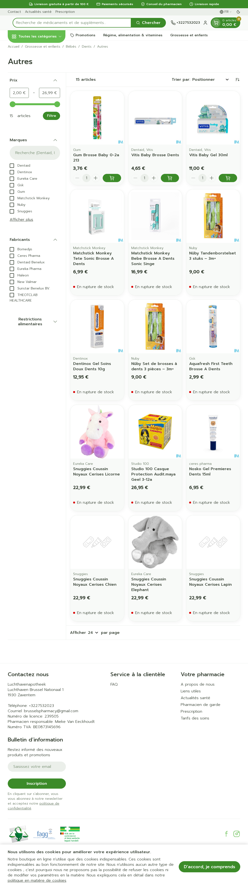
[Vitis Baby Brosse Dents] (155, 118)
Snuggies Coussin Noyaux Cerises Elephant (148, 584)
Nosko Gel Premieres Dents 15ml (210, 471)
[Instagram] (236, 833)
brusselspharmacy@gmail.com (51, 711)
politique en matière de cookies (37, 880)
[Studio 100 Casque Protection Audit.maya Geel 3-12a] (155, 432)
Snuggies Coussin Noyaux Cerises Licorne (96, 471)
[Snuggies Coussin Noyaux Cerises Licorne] (97, 432)
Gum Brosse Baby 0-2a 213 (96, 157)
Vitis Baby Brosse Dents (155, 155)
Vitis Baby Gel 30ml (208, 155)
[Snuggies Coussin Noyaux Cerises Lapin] (213, 542)
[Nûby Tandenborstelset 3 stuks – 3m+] (213, 216)
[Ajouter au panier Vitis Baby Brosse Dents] (170, 178)
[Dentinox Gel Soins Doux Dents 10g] (97, 326)
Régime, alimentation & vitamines (133, 35)
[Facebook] (226, 833)
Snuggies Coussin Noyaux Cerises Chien (94, 581)
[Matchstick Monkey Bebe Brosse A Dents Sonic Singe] (155, 216)
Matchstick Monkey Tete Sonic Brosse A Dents (93, 258)
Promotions (85, 35)
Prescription (65, 11)
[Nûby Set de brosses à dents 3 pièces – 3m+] (155, 326)
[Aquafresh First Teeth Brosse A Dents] (213, 326)
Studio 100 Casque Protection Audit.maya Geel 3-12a (153, 474)
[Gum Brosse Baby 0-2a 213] (97, 118)
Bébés (71, 46)
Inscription (37, 783)
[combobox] (72, 23)
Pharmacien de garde (200, 704)
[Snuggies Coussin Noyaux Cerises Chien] (97, 542)
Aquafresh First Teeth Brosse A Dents (210, 366)
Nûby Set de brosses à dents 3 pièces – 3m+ (154, 366)
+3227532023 (41, 706)
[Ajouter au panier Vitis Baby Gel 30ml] (228, 178)
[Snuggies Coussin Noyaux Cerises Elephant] (155, 542)
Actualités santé (38, 11)
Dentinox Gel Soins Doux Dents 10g (92, 366)
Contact (14, 11)
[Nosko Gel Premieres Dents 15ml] (213, 432)
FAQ (114, 684)
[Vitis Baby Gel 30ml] (213, 118)
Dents (87, 46)
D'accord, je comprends (209, 866)
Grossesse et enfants (189, 35)
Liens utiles (191, 691)
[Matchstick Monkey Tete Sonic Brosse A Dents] (97, 216)
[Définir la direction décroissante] (237, 79)
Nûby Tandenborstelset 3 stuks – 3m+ (212, 255)
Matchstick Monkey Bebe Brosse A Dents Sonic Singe (152, 258)
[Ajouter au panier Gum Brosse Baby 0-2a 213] (112, 178)
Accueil (13, 46)
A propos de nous (198, 684)
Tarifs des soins (195, 718)
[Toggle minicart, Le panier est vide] (216, 22)
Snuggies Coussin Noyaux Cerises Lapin (210, 581)
